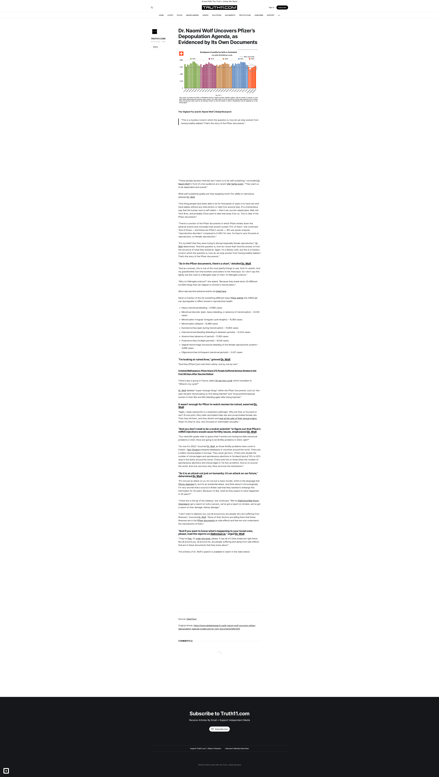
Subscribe (282, 7)
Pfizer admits (237, 298)
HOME (161, 15)
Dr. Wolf (191, 197)
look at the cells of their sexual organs (238, 418)
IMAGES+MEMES (192, 15)
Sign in (271, 7)
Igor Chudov (193, 449)
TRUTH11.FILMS (245, 15)
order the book (203, 538)
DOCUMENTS (230, 15)
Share (155, 47)
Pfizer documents (206, 520)
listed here (221, 291)
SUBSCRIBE (258, 15)
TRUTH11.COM (158, 38)
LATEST (170, 15)
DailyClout (191, 619)
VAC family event (235, 184)
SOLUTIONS (216, 15)
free (189, 538)
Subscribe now (221, 729)
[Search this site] (152, 7)
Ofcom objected (186, 484)
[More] (279, 15)
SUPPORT (270, 15)
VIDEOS (205, 15)
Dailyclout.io (218, 533)
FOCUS (179, 15)
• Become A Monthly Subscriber (237, 748)
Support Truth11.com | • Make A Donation (205, 748)
